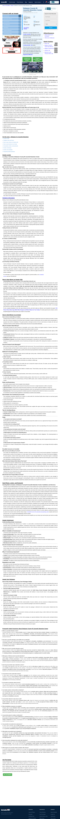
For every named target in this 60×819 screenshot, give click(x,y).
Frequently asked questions (9, 151)
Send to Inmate (37, 2)
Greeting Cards (31, 816)
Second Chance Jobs (44, 816)
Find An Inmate (12, 2)
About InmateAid (54, 812)
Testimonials (53, 816)
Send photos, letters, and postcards (10, 145)
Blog (26, 2)
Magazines (31, 2)
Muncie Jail (47, 43)
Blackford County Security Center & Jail (49, 53)
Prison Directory (20, 2)
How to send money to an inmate (10, 144)
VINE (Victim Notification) (49, 37)
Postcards (30, 814)
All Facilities (7, 5)
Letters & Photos (32, 812)
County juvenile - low (27, 45)
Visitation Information (8, 198)
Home (3, 5)
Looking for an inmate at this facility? (27, 59)
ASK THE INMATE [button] (8, 774)
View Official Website (26, 28)
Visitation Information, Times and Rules (37, 59)
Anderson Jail (47, 50)
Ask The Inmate (42, 814)
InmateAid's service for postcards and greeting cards (38, 511)
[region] (11, 9)
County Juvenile (26, 34)
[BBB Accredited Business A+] (54, 2)
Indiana (12, 5)
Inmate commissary (7, 147)
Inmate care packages (7, 149)
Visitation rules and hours (8, 140)
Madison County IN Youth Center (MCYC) (49, 46)
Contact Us (53, 814)
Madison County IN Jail (49, 48)
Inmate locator (6, 138)
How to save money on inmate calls (10, 142)
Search (50, 27)
